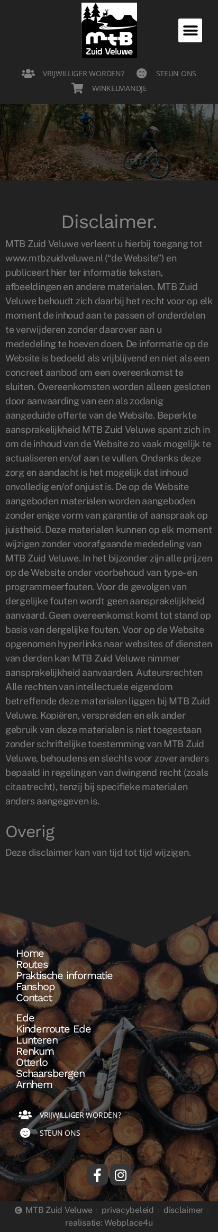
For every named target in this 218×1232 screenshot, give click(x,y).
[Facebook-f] (97, 1174)
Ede (25, 1017)
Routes (32, 964)
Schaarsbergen (50, 1073)
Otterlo (32, 1062)
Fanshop (35, 986)
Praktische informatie (64, 975)
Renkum (35, 1051)
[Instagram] (120, 1174)
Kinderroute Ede (53, 1029)
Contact (34, 997)
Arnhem (34, 1084)
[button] (190, 30)
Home (30, 953)
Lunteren (36, 1040)
